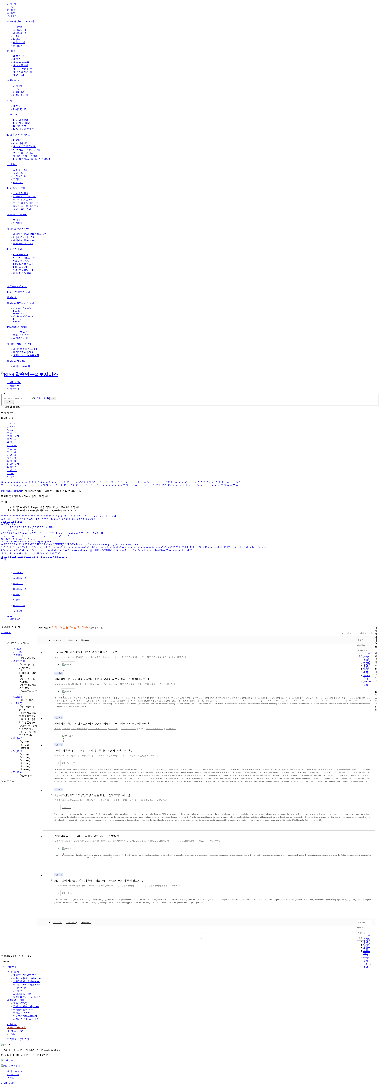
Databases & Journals (17, 326)
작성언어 (18, 772)
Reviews (17, 319)
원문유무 (18, 655)
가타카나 (12, 426)
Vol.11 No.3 (156, 756)
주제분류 (18, 738)
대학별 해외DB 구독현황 (26, 355)
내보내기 (57, 640)
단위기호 (12, 467)
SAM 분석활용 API (23, 270)
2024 (26, 754)
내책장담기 (71, 640)
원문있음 (28, 658)
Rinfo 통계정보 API (23, 264)
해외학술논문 (20, 33)
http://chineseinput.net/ (11, 491)
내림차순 (361, 645)
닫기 (3, 559)
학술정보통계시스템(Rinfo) (27, 978)
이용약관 (12, 1024)
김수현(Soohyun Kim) (106, 841)
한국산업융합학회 (125, 886)
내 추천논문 (19, 56)
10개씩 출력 (362, 933)
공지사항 (12, 297)
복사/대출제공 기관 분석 (26, 203)
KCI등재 (28, 700)
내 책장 (17, 59)
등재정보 (18, 697)
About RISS (13, 114)
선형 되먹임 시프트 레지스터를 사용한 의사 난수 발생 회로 (88, 836)
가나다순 (18, 651)
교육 (26, 745)
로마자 (10, 473)
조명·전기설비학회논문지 (142, 800)
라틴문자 (12, 461)
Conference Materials (23, 316)
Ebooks (16, 311)
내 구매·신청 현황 (22, 68)
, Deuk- (82, 684)
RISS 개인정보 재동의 (18, 292)
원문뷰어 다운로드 (17, 286)
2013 (26, 763)
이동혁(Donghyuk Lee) (64, 841)
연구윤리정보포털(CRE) (25, 1016)
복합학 (27, 748)
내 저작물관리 (20, 65)
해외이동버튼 (8, 1083)
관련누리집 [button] (13, 972)
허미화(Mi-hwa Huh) (63, 756)
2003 (26, 769)
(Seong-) (64, 657)
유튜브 (10, 1077)
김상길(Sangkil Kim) (146, 841)
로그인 (10, 7)
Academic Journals (22, 308)
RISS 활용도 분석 (16, 188)
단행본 (16, 39)
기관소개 (12, 1034)
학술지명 (18, 703)
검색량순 (18, 648)
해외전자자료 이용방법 (25, 156)
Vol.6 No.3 (175, 886)
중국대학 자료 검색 (23, 243)
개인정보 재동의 (15, 1030)
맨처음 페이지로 (199, 936)
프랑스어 (12, 439)
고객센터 (12, 12)
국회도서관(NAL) (22, 1012)
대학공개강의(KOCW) (24, 975)
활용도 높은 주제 (22, 209)
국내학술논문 (20, 30)
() (87, 729)
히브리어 (12, 445)
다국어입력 (13, 388)
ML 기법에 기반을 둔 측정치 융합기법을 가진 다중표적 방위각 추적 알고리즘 (98, 880)
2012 (26, 766)
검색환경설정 (20, 109)
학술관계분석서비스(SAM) (27, 984)
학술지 (16, 36)
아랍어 (10, 476)
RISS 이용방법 (20, 120)
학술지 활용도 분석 (23, 199)
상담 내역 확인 (20, 176)
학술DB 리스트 (21, 335)
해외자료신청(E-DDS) (18, 228)
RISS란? (17, 140)
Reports (16, 321)
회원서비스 (13, 80)
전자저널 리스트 (21, 332)
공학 (26, 741)
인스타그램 (13, 1074)
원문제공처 (19, 661)
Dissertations (19, 313)
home (9, 616)
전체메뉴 (12, 16)
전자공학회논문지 (153, 684)
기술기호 (12, 455)
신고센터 (18, 182)
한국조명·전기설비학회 (109, 800)
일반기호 (12, 470)
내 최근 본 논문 (21, 62)
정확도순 (361, 640)
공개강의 (18, 45)
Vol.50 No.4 (171, 729)
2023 (26, 757)
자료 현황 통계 (20, 193)
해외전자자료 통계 (17, 361)
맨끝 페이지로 (213, 936)
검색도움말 (13, 385)
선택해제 (6, 632)
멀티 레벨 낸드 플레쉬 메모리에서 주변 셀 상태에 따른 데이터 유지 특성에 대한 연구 (103, 678)
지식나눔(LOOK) (22, 994)
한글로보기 (86, 640)
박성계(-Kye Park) (107, 729)
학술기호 (12, 451)
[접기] (375, 686)
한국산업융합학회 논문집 (156, 886)
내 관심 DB (19, 75)
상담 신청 (18, 173)
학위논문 (18, 27)
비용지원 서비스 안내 (24, 237)
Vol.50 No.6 (170, 684)
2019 (26, 760)
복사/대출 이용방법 (23, 152)
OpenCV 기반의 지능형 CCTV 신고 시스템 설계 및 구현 (85, 651)
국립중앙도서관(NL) (23, 1009)
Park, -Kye (110, 684)
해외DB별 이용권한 (23, 352)
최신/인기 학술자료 (17, 214)
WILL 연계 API (21, 260)
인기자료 (18, 223)
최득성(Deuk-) (65, 729)
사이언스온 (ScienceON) (25, 1019)
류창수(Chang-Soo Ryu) (64, 886)
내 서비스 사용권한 (23, 71)
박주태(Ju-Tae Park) (85, 886)
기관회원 (18, 991)
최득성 (57, 684)
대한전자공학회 (129, 657)
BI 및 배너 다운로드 (23, 129)
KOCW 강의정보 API (24, 257)
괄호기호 (12, 448)
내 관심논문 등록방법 (24, 146)
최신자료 (18, 220)
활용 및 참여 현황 (22, 273)
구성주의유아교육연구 (137, 756)
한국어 (27, 775)
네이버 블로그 (14, 1071)
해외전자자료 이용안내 (19, 343)
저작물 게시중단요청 (18, 1039)
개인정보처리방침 (16, 1027)
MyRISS (11, 10)
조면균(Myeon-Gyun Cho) (107, 657)
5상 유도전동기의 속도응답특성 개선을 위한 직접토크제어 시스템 (92, 795)
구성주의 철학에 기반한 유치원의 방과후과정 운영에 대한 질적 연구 (93, 750)
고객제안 (18, 179)
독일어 (10, 442)
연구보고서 (19, 42)
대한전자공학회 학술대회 (159, 657)
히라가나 (12, 423)
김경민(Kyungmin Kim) (85, 841)
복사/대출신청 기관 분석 (26, 206)
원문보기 (69, 664)
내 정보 (17, 106)
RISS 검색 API (20, 254)
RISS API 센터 (14, 249)
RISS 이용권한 (20, 143)
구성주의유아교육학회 (106, 756)
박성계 (71, 684)
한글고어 (12, 433)
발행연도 (18, 751)
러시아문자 (13, 464)
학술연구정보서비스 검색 (20, 21)
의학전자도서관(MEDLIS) (26, 997)
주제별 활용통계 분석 (24, 196)
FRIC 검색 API (20, 267)
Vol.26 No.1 (162, 800)
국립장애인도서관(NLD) (26, 1006)
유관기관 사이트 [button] (15, 1000)
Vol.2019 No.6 (180, 657)
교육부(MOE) (20, 1003)
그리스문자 (13, 436)
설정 (9, 100)
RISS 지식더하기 (22, 123)
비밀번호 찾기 (20, 95)
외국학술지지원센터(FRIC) (27, 981)
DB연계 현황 (20, 126)
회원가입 (12, 4)
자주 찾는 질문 (20, 170)
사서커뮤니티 (20, 987)
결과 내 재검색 (12, 407)
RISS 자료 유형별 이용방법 (27, 149)
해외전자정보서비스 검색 (20, 303)
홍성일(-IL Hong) (86, 657)
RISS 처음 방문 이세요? (19, 134)
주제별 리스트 (20, 338)
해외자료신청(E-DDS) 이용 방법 (30, 234)
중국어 (10, 430)
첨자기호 (12, 458)
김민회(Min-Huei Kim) (64, 800)
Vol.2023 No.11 (217, 841)
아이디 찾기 (19, 92)
